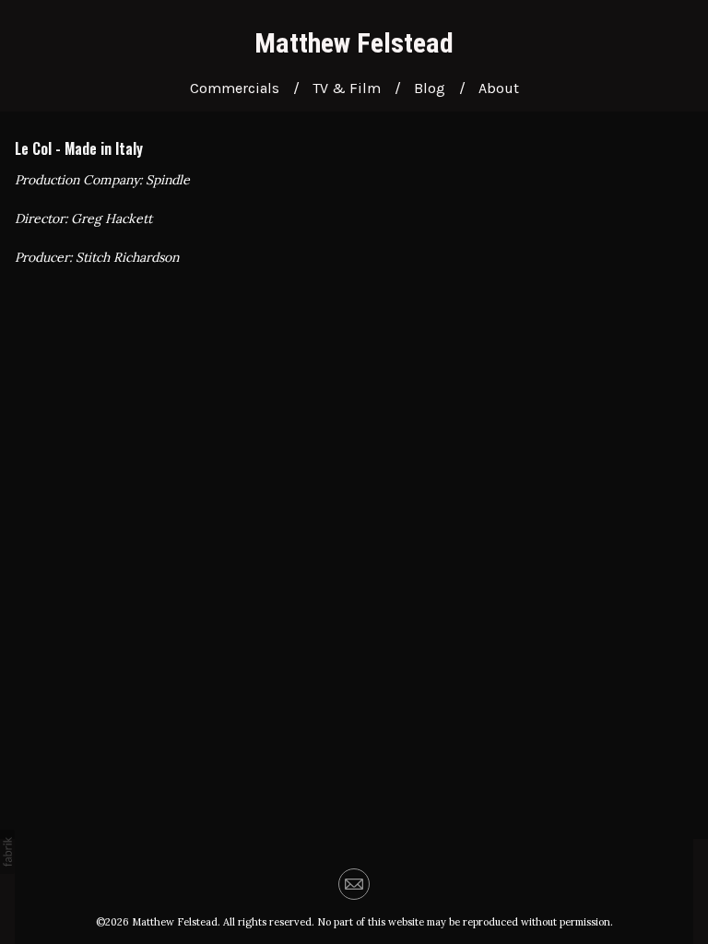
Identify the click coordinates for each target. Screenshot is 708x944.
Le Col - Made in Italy (79, 148)
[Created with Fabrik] (7, 852)
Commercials (234, 88)
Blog (429, 88)
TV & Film (347, 88)
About (498, 88)
